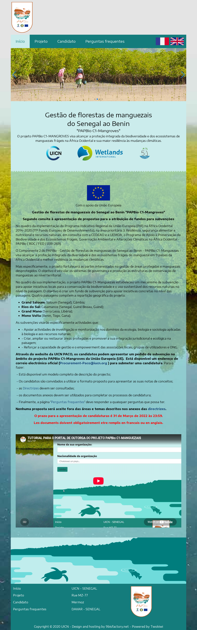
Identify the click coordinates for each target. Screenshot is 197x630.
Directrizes (31, 388)
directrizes (156, 409)
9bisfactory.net (117, 626)
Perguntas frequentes (67, 402)
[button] (94, 99)
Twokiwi (157, 626)
